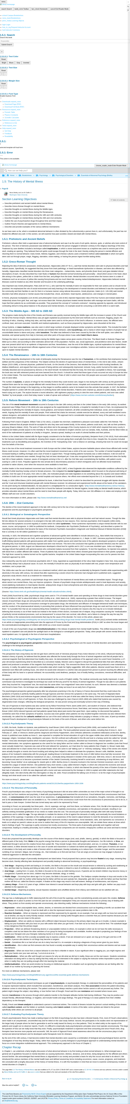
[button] (8, 133)
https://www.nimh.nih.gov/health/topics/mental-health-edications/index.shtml (40, 592)
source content (35, 1072)
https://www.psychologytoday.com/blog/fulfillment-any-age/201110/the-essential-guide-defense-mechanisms (45, 975)
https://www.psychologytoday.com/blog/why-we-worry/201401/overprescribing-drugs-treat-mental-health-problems (48, 620)
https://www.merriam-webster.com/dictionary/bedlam (92, 395)
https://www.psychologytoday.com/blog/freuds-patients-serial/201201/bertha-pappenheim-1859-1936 (42, 783)
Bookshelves (27, 175)
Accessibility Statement (82, 1098)
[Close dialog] (1, 155)
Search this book (6, 37)
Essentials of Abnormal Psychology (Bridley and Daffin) (101, 175)
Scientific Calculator (12, 117)
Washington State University (18, 195)
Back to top (6, 1078)
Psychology (43, 175)
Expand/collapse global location (126, 174)
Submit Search (6, 44)
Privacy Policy (53, 1098)
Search (6, 170)
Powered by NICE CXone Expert (34, 1094)
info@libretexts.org (10, 1101)
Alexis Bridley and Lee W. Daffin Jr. (15, 1072)
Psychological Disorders (64, 175)
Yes (26, 1085)
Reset (3, 59)
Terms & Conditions (66, 1098)
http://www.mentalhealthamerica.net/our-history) (105, 486)
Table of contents (118, 200)
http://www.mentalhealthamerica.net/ (52, 498)
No (36, 1085)
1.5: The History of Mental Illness (23, 1069)
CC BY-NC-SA (89, 1069)
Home (12, 175)
